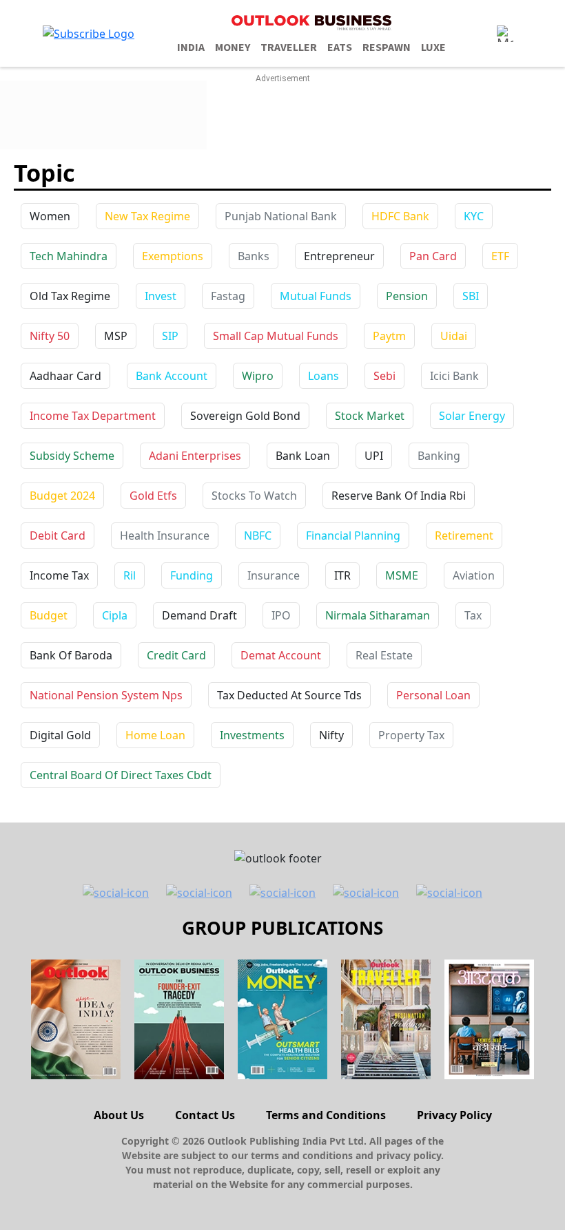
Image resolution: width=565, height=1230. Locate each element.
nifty (331, 735)
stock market (369, 415)
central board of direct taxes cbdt (121, 775)
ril (129, 575)
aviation (474, 575)
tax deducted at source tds (289, 695)
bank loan (303, 455)
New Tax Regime (147, 216)
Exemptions (172, 256)
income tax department (93, 415)
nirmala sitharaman (377, 615)
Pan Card (433, 256)
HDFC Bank (400, 216)
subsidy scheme (72, 455)
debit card (57, 535)
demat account (280, 655)
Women (50, 216)
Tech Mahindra (68, 256)
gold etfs (153, 495)
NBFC (257, 535)
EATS (339, 47)
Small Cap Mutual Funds (275, 335)
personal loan (433, 695)
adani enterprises (195, 455)
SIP (170, 335)
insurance (273, 575)
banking (439, 455)
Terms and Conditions (326, 1115)
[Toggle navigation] (505, 33)
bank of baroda (71, 655)
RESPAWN (386, 47)
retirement (464, 535)
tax (473, 615)
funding (191, 575)
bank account (171, 375)
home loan (155, 735)
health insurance (164, 535)
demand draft (199, 615)
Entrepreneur (339, 256)
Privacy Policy (454, 1115)
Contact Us (205, 1115)
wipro (258, 375)
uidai (453, 335)
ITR (342, 575)
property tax (411, 735)
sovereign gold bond (245, 415)
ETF (500, 256)
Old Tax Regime (70, 296)
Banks (253, 256)
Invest (160, 296)
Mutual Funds (315, 296)
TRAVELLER (288, 47)
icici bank (454, 375)
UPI (373, 455)
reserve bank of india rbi (398, 495)
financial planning (353, 535)
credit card (176, 655)
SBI (470, 296)
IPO (281, 615)
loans (323, 375)
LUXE (433, 47)
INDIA (191, 47)
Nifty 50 (50, 335)
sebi (384, 375)
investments (252, 735)
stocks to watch (254, 495)
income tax (59, 575)
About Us (119, 1115)
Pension (407, 296)
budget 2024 (62, 495)
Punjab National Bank (281, 216)
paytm (389, 335)
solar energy (472, 415)
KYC (474, 216)
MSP (115, 335)
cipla (114, 615)
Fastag (228, 296)
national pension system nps (106, 695)
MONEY (232, 47)
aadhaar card (65, 375)
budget (49, 615)
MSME (401, 575)
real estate (384, 655)
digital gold (60, 735)
